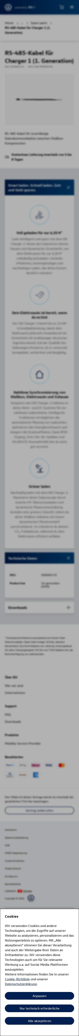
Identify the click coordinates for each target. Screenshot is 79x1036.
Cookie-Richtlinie (17, 979)
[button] (39, 187)
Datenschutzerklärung (21, 984)
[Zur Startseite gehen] (8, 7)
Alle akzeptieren (39, 1021)
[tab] (39, 558)
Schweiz (27, 891)
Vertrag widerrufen (39, 810)
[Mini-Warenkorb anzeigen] (61, 6)
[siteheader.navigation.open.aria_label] (72, 7)
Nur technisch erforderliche (40, 1008)
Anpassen (39, 996)
